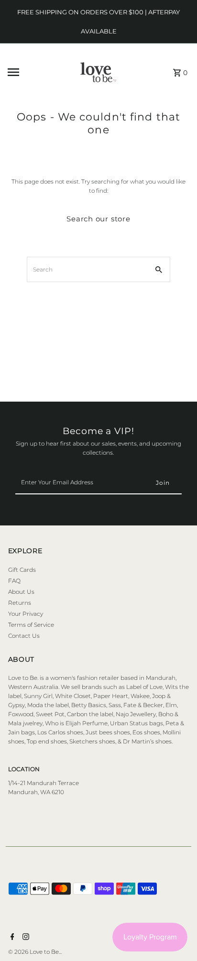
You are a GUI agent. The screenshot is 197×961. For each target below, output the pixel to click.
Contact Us (24, 635)
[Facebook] (11, 937)
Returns (19, 602)
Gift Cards (22, 569)
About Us (21, 591)
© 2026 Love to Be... (35, 951)
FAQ (14, 580)
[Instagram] (24, 937)
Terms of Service (31, 624)
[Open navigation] (32, 72)
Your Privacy (25, 613)
